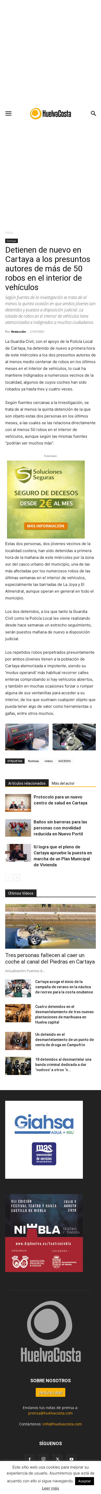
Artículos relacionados (27, 783)
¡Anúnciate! (50, 1392)
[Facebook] (29, 1459)
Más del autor (63, 783)
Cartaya (11, 241)
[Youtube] (71, 1459)
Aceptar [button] (84, 1481)
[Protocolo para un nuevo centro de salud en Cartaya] (18, 803)
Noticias (33, 761)
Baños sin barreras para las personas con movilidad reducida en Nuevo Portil (60, 827)
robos (49, 761)
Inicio (9, 232)
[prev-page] (8, 878)
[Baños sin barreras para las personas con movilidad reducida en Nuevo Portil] (18, 828)
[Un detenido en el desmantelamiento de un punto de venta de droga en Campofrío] (18, 1041)
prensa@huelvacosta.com (50, 1413)
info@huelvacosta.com (62, 1423)
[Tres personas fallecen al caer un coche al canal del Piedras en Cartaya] (50, 926)
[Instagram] (43, 1459)
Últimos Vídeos (20, 893)
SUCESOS (64, 761)
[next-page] (16, 878)
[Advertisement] (50, 53)
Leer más (50, 1488)
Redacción (18, 331)
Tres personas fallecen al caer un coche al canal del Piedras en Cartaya (50, 958)
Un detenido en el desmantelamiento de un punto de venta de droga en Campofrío (64, 1039)
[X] (57, 1459)
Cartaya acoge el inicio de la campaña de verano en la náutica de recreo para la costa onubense (64, 987)
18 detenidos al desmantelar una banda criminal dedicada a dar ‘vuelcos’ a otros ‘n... (63, 1064)
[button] (8, 114)
